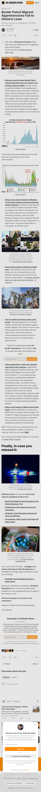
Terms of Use (29, 761)
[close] (35, 724)
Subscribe (20, 749)
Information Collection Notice (24, 762)
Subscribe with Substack (22, 756)
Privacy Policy (20, 764)
